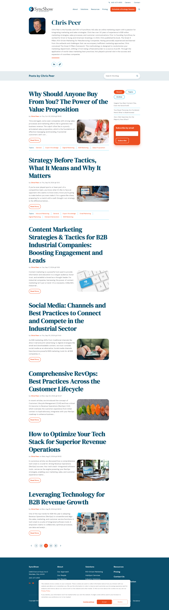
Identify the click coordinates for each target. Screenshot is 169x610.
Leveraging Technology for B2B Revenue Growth (67, 498)
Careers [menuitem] (128, 2)
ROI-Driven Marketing (94, 572)
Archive (119, 97)
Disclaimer (136, 601)
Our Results (62, 579)
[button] (139, 9)
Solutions (84, 9)
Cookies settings (88, 602)
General (38, 148)
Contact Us (119, 576)
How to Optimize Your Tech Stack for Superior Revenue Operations (67, 442)
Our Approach (63, 572)
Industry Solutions (92, 579)
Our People (61, 575)
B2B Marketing (83, 148)
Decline (120, 602)
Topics (130, 92)
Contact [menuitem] (137, 2)
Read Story (34, 140)
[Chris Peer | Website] (59, 64)
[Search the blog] (137, 76)
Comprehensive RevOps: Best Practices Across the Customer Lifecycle (64, 381)
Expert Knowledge (51, 148)
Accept (104, 602)
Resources (95, 9)
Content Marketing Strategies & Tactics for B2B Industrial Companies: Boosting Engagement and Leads (68, 245)
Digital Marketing (68, 148)
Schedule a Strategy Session (123, 9)
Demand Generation (52, 217)
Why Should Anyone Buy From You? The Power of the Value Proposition (68, 101)
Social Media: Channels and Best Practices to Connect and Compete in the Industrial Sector (67, 317)
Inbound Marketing (42, 214)
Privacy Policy (45, 591)
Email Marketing (85, 214)
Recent (119, 92)
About (75, 9)
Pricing (105, 9)
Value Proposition (98, 148)
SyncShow (34, 566)
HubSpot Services (92, 575)
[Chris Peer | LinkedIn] (54, 64)
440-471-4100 (116, 2)
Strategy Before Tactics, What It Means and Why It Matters (65, 168)
